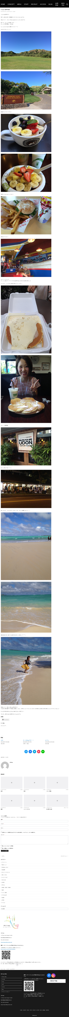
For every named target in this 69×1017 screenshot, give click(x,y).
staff (3, 984)
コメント (2, 834)
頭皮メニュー (4, 864)
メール (2, 823)
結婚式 (3, 897)
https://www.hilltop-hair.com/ (6, 942)
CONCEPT (11, 4)
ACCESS (43, 4)
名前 (2, 819)
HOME (3, 4)
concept (3, 979)
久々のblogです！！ (28, 740)
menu (3, 981)
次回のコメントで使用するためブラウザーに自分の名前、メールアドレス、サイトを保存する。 (19, 832)
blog (3, 989)
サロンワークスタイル (6, 872)
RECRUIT (34, 4)
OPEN (3, 900)
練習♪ (2, 809)
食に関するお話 (49, 809)
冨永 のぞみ (4, 874)
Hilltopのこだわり (5, 867)
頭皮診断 (3, 869)
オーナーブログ (4, 877)
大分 (2, 740)
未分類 (14, 11)
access (3, 986)
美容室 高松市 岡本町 (6, 887)
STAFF (26, 4)
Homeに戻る (4, 976)
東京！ (25, 791)
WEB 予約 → (56, 981)
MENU (19, 4)
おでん (47, 740)
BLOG (50, 4)
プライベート (4, 862)
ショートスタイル (27, 809)
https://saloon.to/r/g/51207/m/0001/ (8, 949)
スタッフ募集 (49, 791)
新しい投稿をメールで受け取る (7, 848)
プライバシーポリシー (6, 991)
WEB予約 (62, 4)
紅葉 (1, 791)
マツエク (3, 902)
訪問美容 (56, 4)
